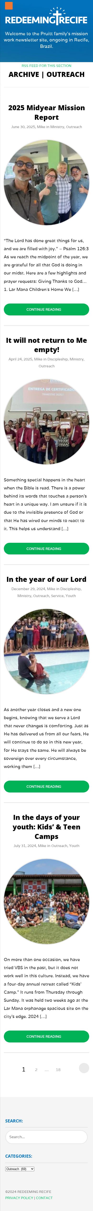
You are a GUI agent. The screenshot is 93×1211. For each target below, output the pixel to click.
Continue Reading (43, 309)
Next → (83, 1068)
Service (57, 595)
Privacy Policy (19, 1198)
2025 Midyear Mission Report (46, 112)
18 (58, 1069)
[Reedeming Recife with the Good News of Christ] (46, 16)
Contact (44, 1198)
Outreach (74, 127)
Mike (41, 127)
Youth (71, 595)
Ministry (57, 127)
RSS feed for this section (46, 66)
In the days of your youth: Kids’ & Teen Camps (46, 826)
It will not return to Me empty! (46, 344)
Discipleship (57, 359)
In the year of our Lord (46, 579)
